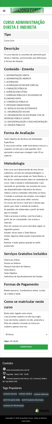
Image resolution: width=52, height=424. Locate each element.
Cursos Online (10, 394)
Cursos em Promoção (13, 406)
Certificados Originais (33, 400)
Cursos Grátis (25, 394)
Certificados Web (11, 400)
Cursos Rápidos (41, 394)
